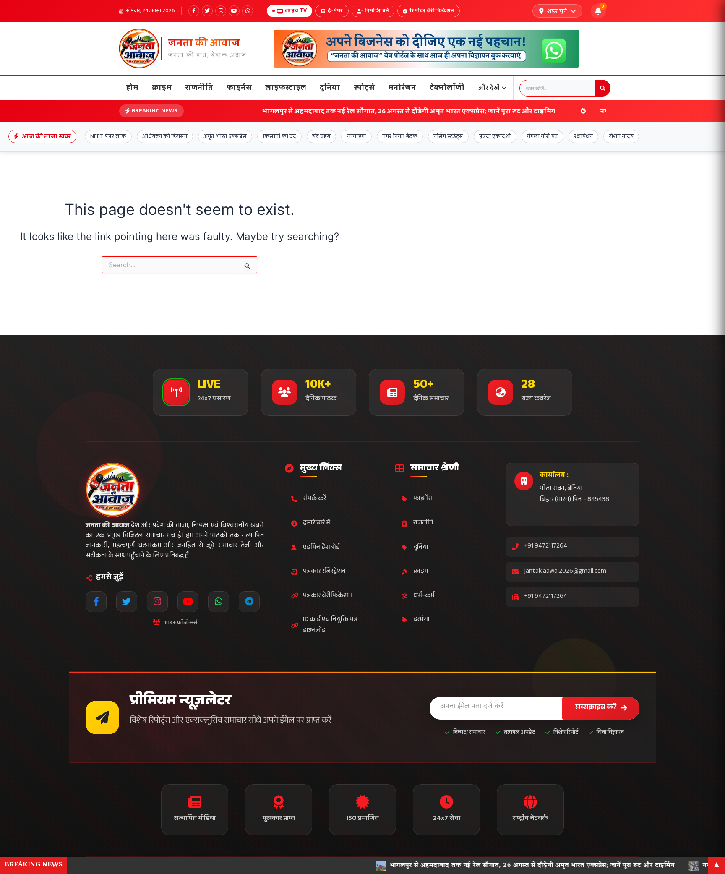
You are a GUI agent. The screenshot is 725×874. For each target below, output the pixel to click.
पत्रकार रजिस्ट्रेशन (324, 571)
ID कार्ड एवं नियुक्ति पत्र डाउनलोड (330, 625)
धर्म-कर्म (424, 596)
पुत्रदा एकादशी (495, 136)
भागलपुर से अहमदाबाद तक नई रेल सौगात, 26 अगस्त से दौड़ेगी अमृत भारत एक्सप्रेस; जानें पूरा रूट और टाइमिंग (358, 110)
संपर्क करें (314, 499)
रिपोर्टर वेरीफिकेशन (431, 10)
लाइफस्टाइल (285, 87)
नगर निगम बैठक (399, 136)
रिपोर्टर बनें (377, 10)
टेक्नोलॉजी (447, 87)
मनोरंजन (402, 87)
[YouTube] (234, 10)
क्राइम (162, 87)
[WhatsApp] (247, 10)
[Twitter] (207, 10)
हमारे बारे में (316, 523)
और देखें (489, 87)
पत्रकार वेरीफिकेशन (327, 596)
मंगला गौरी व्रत (542, 136)
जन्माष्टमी (356, 136)
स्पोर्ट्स (364, 87)
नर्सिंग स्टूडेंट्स (448, 136)
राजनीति (199, 87)
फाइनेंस (239, 87)
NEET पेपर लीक (108, 136)
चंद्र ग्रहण (321, 136)
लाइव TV (296, 10)
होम (132, 87)
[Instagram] (220, 10)
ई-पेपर (335, 10)
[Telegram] (249, 601)
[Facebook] (193, 10)
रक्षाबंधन (583, 136)
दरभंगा (421, 620)
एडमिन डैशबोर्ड (321, 547)
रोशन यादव (621, 136)
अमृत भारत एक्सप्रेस (225, 136)
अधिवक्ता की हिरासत (165, 136)
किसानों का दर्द (279, 136)
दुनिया (330, 87)
